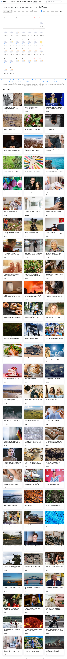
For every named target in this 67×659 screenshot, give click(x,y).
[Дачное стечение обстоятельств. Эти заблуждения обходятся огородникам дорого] (12, 228)
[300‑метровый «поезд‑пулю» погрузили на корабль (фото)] (33, 478)
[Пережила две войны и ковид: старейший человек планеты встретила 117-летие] (54, 249)
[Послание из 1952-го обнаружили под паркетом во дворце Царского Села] (12, 123)
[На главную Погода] (6, 1)
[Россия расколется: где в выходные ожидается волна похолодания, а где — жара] (33, 228)
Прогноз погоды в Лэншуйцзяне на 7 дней (56, 79)
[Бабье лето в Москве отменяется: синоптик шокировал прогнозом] (33, 249)
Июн (35, 11)
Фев (19, 11)
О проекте (17, 658)
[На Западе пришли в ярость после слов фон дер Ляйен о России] (54, 103)
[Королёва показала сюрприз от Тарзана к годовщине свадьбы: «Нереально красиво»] (33, 186)
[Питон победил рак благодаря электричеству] (33, 499)
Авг (44, 11)
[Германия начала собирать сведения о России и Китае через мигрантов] (12, 437)
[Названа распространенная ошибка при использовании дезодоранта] (12, 478)
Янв (15, 11)
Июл (39, 11)
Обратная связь (49, 658)
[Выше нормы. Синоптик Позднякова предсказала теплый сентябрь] (54, 332)
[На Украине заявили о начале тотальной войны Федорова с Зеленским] (12, 144)
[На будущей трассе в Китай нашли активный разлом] (33, 416)
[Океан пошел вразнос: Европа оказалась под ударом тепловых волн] (54, 165)
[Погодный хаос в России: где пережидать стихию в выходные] (54, 374)
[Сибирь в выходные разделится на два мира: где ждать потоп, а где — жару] (33, 437)
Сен (48, 11)
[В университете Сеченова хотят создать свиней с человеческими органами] (54, 437)
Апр (27, 11)
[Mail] (2, 1)
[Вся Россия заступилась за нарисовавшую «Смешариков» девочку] (33, 165)
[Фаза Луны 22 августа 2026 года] (12, 416)
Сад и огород (45, 81)
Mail (2, 658)
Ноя (56, 11)
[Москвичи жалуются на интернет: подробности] (54, 270)
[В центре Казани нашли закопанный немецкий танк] (12, 103)
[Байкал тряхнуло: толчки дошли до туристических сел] (12, 583)
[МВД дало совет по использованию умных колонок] (12, 290)
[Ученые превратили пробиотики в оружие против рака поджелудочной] (54, 520)
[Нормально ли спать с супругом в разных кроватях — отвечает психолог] (54, 562)
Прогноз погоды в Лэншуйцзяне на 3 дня (11, 79)
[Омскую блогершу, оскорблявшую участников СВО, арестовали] (54, 228)
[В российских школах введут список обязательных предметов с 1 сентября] (33, 458)
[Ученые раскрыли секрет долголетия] (12, 207)
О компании (6, 658)
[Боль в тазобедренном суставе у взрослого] (54, 144)
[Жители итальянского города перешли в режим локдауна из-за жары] (54, 353)
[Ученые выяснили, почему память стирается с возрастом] (33, 395)
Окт (52, 11)
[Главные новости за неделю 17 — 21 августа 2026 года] (33, 604)
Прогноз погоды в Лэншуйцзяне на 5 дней (33, 79)
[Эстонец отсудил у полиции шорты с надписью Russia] (33, 332)
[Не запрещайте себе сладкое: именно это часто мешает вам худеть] (12, 374)
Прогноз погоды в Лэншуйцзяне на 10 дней (19, 81)
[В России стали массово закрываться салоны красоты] (54, 186)
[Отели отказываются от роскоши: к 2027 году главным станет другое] (33, 645)
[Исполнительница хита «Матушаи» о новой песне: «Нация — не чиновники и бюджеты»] (54, 478)
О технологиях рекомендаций (38, 658)
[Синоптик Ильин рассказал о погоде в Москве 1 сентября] (12, 520)
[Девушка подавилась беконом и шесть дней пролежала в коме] (33, 207)
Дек (61, 11)
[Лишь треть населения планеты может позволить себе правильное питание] (12, 353)
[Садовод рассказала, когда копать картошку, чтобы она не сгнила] (54, 499)
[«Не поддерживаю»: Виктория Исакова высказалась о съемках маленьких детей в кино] (33, 541)
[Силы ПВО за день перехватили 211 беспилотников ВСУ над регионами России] (12, 562)
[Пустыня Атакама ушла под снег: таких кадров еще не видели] (33, 144)
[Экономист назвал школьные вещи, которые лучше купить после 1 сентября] (54, 604)
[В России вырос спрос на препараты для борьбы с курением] (54, 416)
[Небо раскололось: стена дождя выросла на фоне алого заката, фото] (33, 290)
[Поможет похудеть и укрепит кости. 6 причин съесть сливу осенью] (12, 186)
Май (31, 11)
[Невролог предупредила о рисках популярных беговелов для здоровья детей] (33, 311)
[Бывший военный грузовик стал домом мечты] (33, 353)
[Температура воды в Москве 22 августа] (12, 625)
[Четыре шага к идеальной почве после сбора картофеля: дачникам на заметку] (54, 458)
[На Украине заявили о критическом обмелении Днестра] (12, 395)
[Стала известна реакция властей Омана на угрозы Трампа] (54, 583)
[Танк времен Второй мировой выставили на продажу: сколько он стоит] (33, 562)
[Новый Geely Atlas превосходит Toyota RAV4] (33, 520)
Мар (23, 11)
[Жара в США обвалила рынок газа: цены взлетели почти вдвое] (54, 625)
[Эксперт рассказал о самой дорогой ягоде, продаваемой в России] (33, 123)
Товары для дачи (54, 81)
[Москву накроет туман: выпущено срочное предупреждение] (12, 499)
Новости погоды (35, 81)
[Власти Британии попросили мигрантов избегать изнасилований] (33, 103)
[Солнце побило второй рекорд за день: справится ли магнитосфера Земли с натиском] (33, 625)
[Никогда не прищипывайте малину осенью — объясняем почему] (33, 270)
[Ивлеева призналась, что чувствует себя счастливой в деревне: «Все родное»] (54, 311)
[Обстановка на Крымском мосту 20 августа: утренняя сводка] (33, 583)
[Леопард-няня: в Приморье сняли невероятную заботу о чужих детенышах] (12, 165)
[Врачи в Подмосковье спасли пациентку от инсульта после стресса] (12, 645)
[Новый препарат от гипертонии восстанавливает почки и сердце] (54, 207)
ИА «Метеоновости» (62, 658)
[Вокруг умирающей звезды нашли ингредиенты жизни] (54, 645)
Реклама (11, 658)
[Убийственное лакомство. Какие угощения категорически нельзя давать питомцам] (54, 290)
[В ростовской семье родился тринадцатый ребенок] (12, 270)
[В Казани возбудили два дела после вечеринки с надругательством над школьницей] (54, 123)
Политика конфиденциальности (26, 658)
